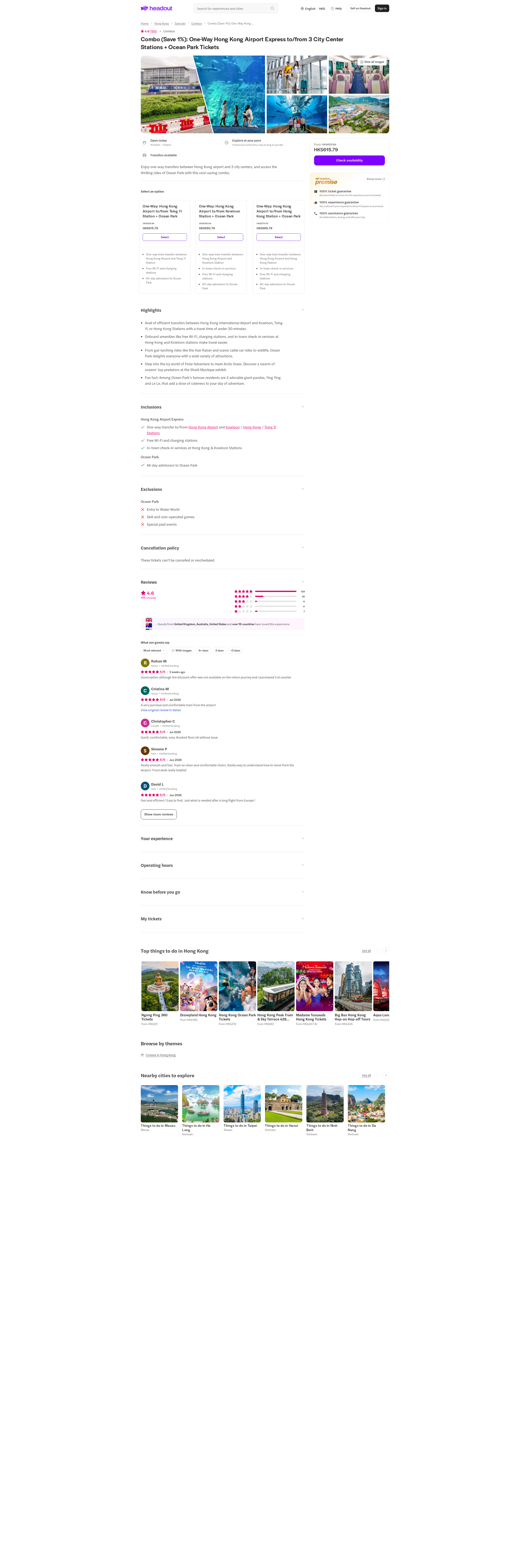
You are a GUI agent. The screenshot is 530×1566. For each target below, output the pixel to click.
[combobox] (236, 8)
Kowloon (233, 427)
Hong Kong (252, 427)
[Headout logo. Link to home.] (156, 8)
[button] (203, 94)
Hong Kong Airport (203, 427)
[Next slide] (386, 950)
